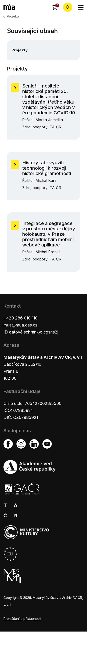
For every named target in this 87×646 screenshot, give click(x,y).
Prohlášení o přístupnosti (22, 619)
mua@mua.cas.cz (20, 325)
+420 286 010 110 (20, 318)
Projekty (13, 16)
